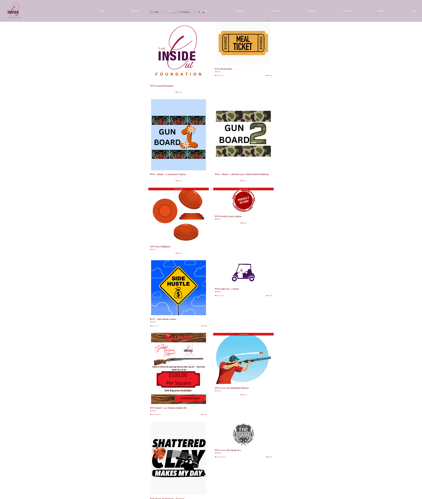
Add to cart (220, 75)
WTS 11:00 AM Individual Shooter (232, 387)
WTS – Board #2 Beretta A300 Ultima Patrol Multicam (242, 174)
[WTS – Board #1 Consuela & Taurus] (178, 134)
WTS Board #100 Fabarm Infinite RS (168, 407)
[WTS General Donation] (178, 51)
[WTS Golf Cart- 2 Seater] (243, 272)
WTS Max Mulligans (160, 246)
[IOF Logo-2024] (13, 3)
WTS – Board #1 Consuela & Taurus (168, 174)
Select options (156, 414)
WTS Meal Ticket (223, 68)
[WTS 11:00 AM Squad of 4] (243, 434)
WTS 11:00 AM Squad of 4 (228, 450)
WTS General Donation (161, 85)
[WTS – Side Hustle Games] (178, 287)
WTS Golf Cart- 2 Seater (227, 288)
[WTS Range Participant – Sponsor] (178, 458)
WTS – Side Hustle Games (163, 318)
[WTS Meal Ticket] (243, 43)
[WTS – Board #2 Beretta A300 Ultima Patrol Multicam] (243, 134)
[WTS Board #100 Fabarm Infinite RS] (178, 368)
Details (179, 92)
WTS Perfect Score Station (228, 216)
